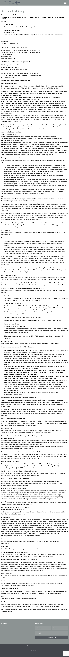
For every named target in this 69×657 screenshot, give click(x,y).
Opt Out (44, 320)
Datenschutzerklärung (33, 320)
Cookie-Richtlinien (45, 433)
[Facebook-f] (27, 645)
